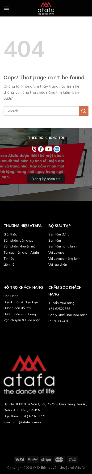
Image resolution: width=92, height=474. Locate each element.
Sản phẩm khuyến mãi (20, 246)
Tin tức (9, 258)
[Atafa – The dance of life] (46, 8)
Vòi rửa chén (57, 264)
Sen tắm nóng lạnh (62, 246)
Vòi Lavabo (56, 252)
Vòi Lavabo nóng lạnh (64, 258)
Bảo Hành (11, 296)
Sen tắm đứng (58, 234)
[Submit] (83, 110)
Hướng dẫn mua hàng (20, 314)
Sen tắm (54, 240)
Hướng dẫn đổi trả (17, 308)
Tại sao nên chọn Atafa (21, 252)
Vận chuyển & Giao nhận (22, 320)
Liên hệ (9, 264)
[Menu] (6, 8)
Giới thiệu (10, 234)
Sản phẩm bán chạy (18, 240)
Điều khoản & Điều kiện (21, 302)
